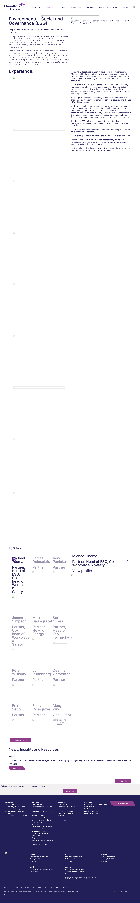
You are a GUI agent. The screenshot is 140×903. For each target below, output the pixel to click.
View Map (33, 861)
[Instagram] (134, 891)
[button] (70, 771)
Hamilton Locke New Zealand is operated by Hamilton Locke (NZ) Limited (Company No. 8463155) (80, 878)
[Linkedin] (130, 891)
